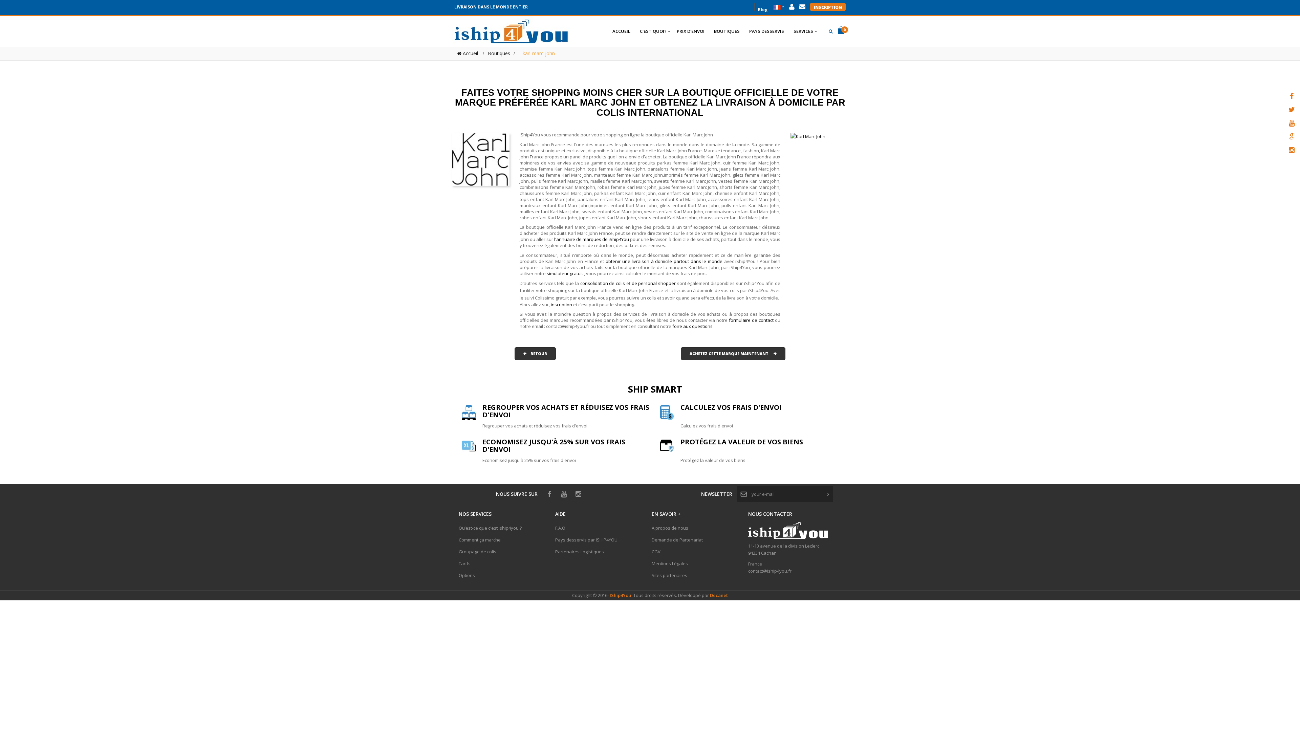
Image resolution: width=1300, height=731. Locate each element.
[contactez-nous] (802, 7)
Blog (762, 9)
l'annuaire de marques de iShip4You (591, 239)
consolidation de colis (602, 283)
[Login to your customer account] (792, 7)
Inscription (828, 7)
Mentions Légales (670, 563)
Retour (536, 353)
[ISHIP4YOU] (511, 31)
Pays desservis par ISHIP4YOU (586, 540)
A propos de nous (670, 528)
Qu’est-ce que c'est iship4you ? (490, 528)
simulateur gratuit (565, 273)
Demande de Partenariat (677, 540)
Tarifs (465, 563)
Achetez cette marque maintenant (732, 353)
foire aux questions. (693, 326)
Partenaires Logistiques (579, 552)
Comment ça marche (480, 540)
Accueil (469, 53)
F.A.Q (560, 528)
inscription (562, 305)
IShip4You (620, 595)
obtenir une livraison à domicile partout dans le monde (665, 261)
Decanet (719, 595)
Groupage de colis (477, 552)
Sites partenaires (669, 575)
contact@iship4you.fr (770, 571)
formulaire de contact (751, 320)
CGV (656, 552)
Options (467, 575)
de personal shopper (654, 283)
